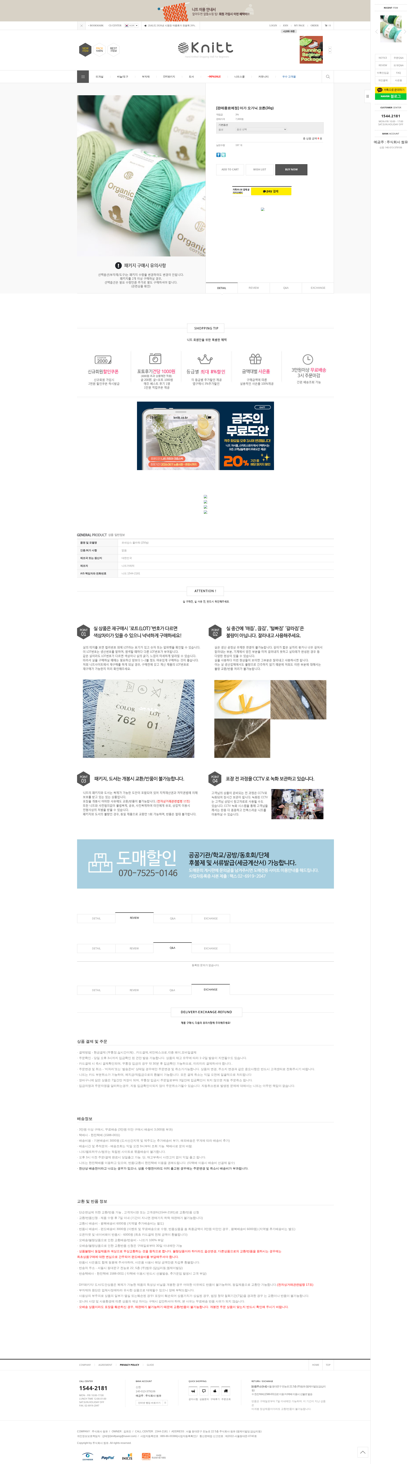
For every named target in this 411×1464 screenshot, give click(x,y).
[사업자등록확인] (186, 1436)
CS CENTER (115, 25)
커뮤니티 (263, 76)
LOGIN (273, 25)
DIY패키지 (169, 76)
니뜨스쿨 (239, 76)
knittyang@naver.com (123, 1436)
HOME (315, 1364)
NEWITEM (85, 49)
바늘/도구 (122, 76)
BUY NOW (291, 169)
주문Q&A (399, 57)
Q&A (286, 287)
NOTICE (383, 57)
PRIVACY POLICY (129, 1364)
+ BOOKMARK (96, 25)
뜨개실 (99, 76)
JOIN (285, 25)
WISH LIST (259, 169)
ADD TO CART (230, 169)
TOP (328, 1364)
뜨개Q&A (399, 65)
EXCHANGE (318, 287)
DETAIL (221, 288)
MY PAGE (299, 25)
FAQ (398, 72)
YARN (99, 49)
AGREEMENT (105, 1364)
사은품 (398, 80)
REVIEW (383, 65)
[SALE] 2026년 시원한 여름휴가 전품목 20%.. (172, 25)
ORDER (315, 25)
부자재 (146, 76)
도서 (191, 76)
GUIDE (150, 1364)
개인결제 (383, 80)
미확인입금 (383, 72)
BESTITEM (113, 49)
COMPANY (85, 1364)
